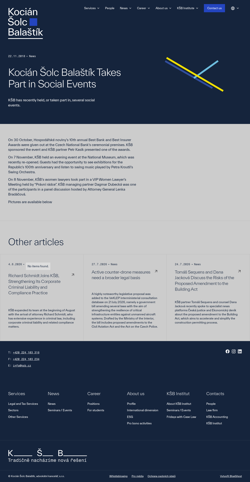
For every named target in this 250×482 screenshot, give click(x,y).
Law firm (212, 410)
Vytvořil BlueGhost (231, 476)
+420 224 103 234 (26, 359)
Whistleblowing (118, 476)
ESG (130, 416)
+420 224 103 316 (26, 352)
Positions (93, 403)
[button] (91, 8)
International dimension (142, 410)
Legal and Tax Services (23, 403)
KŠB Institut (214, 423)
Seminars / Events (60, 410)
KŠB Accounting (217, 416)
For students (95, 410)
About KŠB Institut (179, 403)
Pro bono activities (139, 423)
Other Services (18, 416)
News (51, 403)
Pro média (138, 476)
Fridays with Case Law (181, 416)
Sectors (13, 410)
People (109, 8)
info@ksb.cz (22, 365)
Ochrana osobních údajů (162, 476)
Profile (131, 403)
